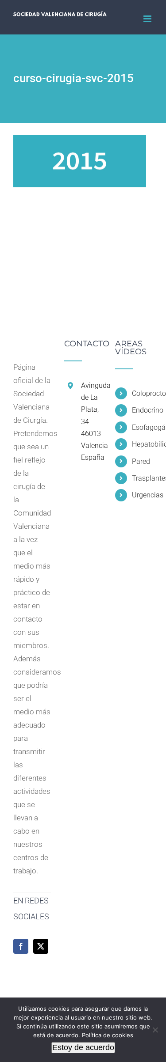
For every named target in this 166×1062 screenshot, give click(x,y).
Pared (141, 461)
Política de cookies (107, 1035)
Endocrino (142, 410)
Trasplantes (142, 478)
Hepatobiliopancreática (142, 444)
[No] (155, 1029)
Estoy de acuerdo (83, 1047)
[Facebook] (20, 946)
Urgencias (142, 495)
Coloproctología (142, 393)
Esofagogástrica (142, 427)
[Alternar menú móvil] (148, 18)
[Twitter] (40, 946)
